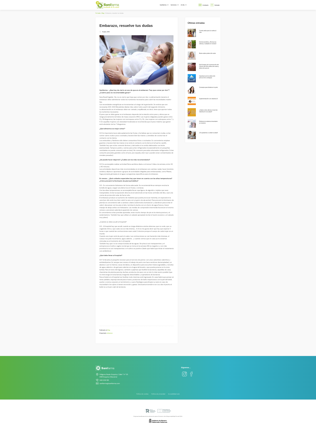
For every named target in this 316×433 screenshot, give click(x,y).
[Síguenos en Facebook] (191, 375)
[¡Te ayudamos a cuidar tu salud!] (192, 138)
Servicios (174, 5)
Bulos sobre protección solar (207, 53)
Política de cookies (142, 394)
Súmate (217, 5)
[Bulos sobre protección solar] (192, 59)
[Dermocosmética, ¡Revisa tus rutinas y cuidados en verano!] (192, 48)
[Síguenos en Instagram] (184, 375)
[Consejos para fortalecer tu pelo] (192, 93)
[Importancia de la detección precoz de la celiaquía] (192, 82)
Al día (182, 5)
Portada (97, 13)
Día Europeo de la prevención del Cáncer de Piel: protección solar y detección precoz (209, 66)
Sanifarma (163, 5)
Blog (103, 13)
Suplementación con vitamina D (208, 98)
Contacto (205, 5)
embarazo (110, 333)
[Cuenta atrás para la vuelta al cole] (192, 36)
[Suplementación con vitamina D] (192, 104)
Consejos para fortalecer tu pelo (208, 87)
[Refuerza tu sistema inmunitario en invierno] (192, 127)
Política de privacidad (158, 394)
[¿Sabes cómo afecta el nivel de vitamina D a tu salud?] (192, 116)
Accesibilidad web (174, 394)
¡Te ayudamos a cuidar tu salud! (208, 132)
